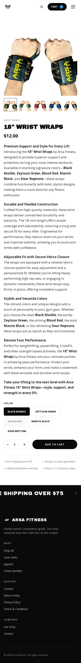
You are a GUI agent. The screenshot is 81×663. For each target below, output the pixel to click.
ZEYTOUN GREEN (45, 411)
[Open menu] (73, 7)
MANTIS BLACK (40, 421)
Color (8, 403)
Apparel (8, 564)
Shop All (9, 550)
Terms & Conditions (16, 609)
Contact (8, 589)
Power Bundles (13, 571)
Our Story (9, 627)
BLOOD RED (15, 421)
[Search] (41, 7)
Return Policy (12, 595)
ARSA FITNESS (26, 520)
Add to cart (54, 444)
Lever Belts (11, 557)
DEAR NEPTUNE (17, 431)
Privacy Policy (12, 602)
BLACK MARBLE (17, 411)
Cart (56, 6)
